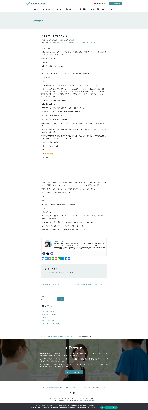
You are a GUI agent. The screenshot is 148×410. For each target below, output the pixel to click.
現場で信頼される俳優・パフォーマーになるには (80, 42)
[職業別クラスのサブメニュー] (75, 9)
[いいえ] (146, 407)
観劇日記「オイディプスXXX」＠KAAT (53, 284)
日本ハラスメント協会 (79, 387)
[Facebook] (43, 253)
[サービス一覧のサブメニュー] (62, 9)
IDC (70, 387)
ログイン (62, 272)
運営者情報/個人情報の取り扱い (58, 398)
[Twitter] (47, 253)
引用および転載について (91, 398)
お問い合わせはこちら (74, 372)
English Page (101, 3)
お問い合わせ (116, 3)
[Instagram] (51, 253)
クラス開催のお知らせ (48, 311)
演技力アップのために (48, 321)
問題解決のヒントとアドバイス (50, 314)
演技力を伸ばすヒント (56, 42)
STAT (44, 387)
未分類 (44, 317)
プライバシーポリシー (111, 407)
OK (102, 407)
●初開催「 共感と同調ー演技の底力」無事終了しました (90, 284)
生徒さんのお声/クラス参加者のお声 (52, 324)
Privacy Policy (79, 400)
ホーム (36, 9)
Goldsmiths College (53, 387)
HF (67, 387)
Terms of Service (87, 400)
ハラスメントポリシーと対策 (76, 398)
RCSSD (62, 387)
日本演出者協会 (92, 387)
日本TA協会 (101, 387)
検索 (42, 296)
